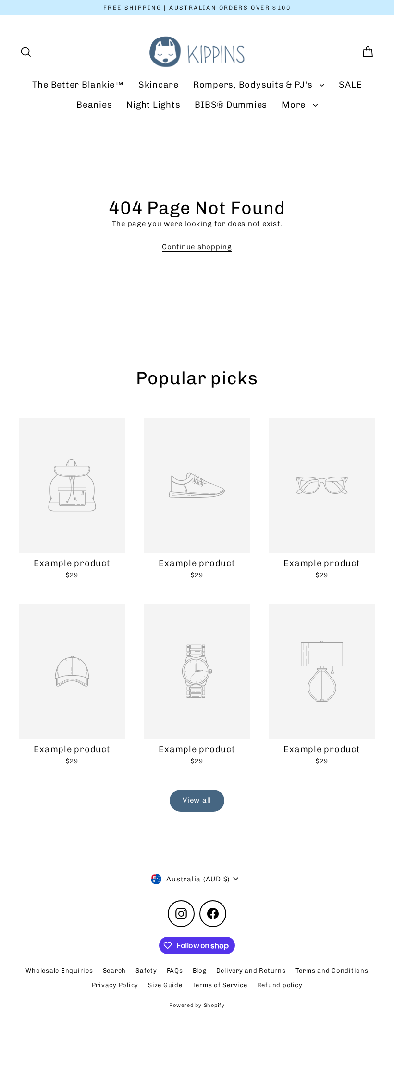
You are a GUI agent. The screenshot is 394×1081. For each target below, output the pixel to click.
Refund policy (280, 985)
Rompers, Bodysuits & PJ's (254, 84)
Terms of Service (219, 985)
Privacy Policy (115, 985)
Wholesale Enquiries (59, 970)
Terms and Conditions (332, 970)
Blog (200, 970)
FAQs (175, 970)
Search (114, 970)
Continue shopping (197, 246)
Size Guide (165, 985)
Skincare (158, 84)
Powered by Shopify (197, 1005)
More (295, 105)
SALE (350, 84)
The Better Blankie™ (78, 84)
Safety (146, 970)
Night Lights (153, 105)
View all (197, 800)
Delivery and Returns (251, 970)
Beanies (94, 105)
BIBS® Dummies (231, 105)
